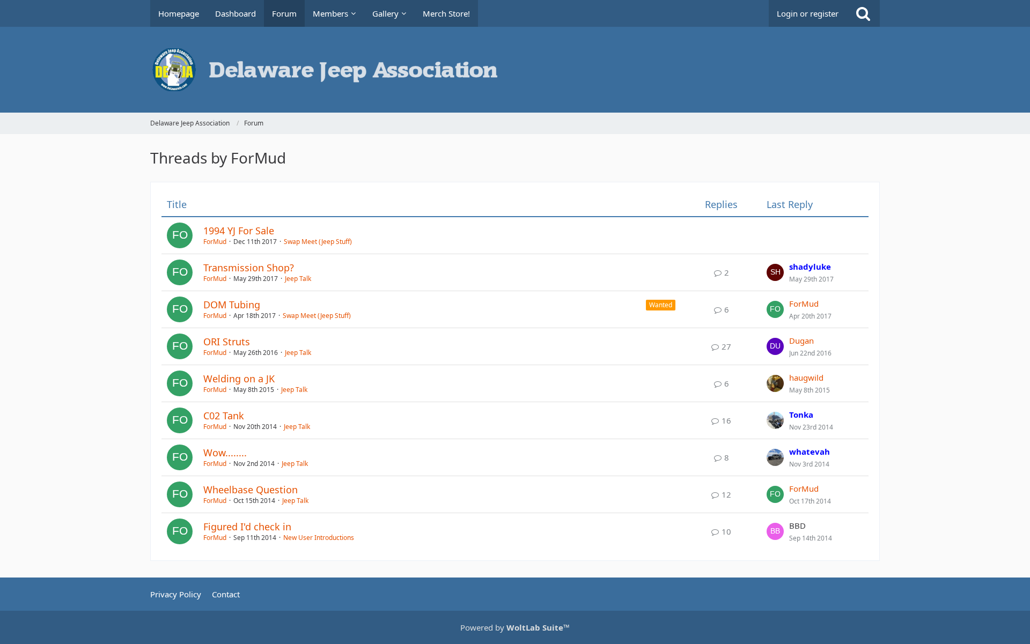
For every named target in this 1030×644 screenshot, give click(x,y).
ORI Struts (226, 341)
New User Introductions (318, 537)
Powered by (515, 627)
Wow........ (225, 452)
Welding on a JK (239, 378)
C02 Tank (223, 415)
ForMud (214, 241)
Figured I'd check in (247, 526)
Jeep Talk (298, 278)
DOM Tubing (231, 304)
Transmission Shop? (248, 267)
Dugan (801, 340)
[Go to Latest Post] (775, 272)
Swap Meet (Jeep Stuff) (318, 241)
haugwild (806, 377)
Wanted (660, 304)
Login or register (807, 13)
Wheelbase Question (250, 489)
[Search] (863, 13)
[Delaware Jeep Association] (515, 70)
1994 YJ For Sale (238, 230)
